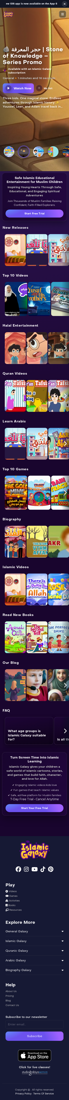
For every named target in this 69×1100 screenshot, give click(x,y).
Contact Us (12, 1005)
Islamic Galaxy (16, 941)
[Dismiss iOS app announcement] (64, 4)
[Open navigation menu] (62, 14)
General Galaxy (17, 931)
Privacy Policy (23, 1093)
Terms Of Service (43, 1093)
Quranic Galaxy (17, 950)
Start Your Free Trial (34, 808)
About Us (11, 991)
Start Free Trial (34, 213)
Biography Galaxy (18, 970)
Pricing (10, 995)
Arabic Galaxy (16, 960)
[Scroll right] (65, 250)
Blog (8, 1000)
